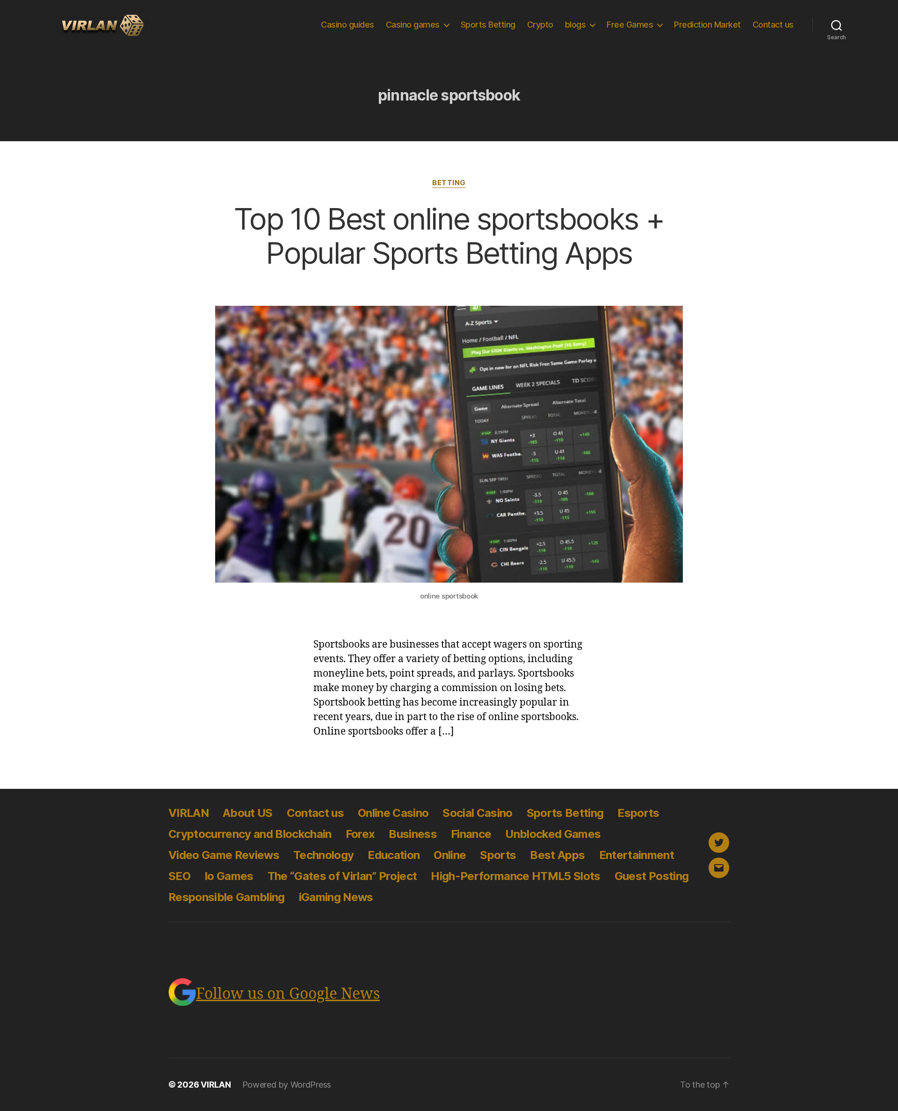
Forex (360, 834)
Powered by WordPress (287, 1084)
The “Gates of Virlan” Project (342, 876)
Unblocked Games (553, 834)
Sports (498, 855)
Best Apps (557, 855)
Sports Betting (488, 24)
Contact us (773, 24)
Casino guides (347, 24)
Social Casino (477, 813)
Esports (638, 813)
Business (413, 834)
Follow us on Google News (288, 994)
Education (394, 855)
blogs (575, 24)
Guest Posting (651, 876)
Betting (449, 183)
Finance (471, 834)
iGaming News (336, 897)
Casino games (413, 24)
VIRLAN (188, 813)
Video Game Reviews (223, 855)
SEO (179, 876)
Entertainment (636, 855)
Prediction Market (707, 24)
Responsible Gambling (226, 897)
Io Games (228, 876)
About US (248, 813)
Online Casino (393, 813)
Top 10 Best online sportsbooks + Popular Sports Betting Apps (449, 236)
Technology (323, 855)
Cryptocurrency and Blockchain (250, 834)
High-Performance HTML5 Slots (515, 876)
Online (450, 855)
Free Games (630, 24)
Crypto (540, 24)
